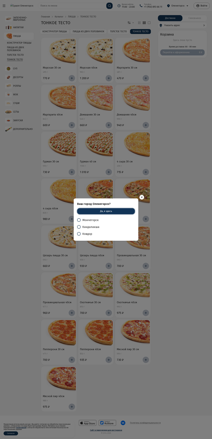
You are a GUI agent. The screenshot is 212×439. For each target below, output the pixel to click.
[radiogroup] (106, 227)
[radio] (106, 220)
